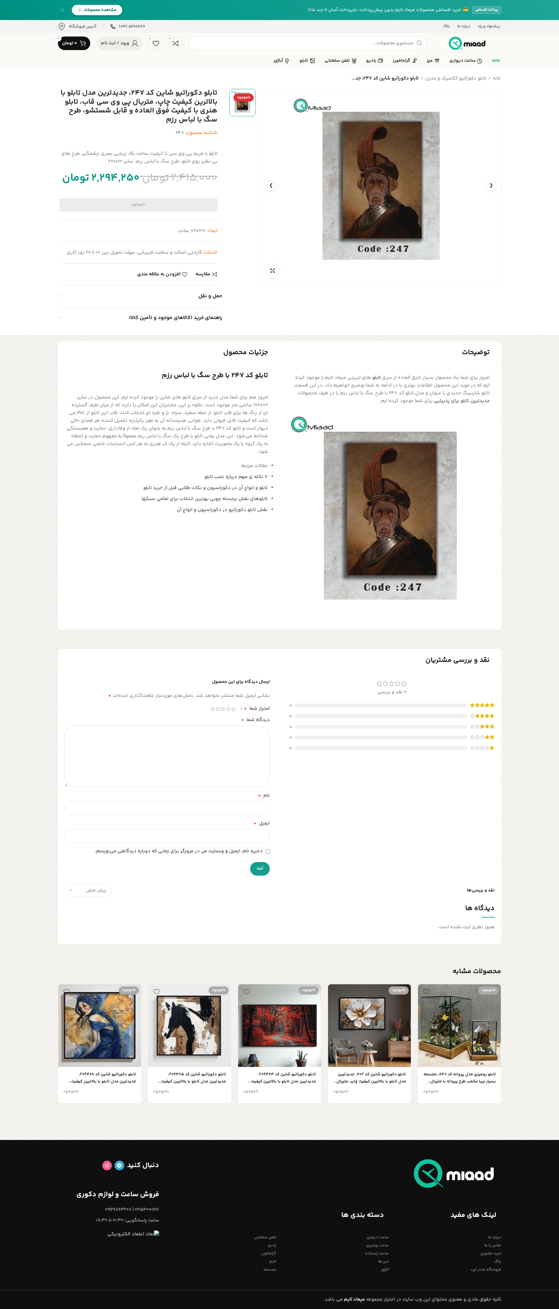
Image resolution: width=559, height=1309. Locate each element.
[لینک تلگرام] (119, 1165)
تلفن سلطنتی (265, 1237)
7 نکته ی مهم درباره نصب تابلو (236, 477)
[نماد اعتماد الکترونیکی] (133, 1234)
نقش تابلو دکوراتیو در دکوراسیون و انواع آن (222, 510)
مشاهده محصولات (100, 10)
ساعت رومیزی (377, 1245)
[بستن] (62, 10)
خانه (497, 78)
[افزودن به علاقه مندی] (426, 991)
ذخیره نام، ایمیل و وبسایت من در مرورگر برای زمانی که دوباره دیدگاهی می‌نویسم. (179, 851)
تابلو (376, 377)
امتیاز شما (257, 708)
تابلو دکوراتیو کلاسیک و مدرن (455, 78)
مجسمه (269, 1270)
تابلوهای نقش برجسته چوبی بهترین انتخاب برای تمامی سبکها (205, 499)
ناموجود (138, 204)
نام (264, 796)
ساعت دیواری (378, 1237)
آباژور (385, 1270)
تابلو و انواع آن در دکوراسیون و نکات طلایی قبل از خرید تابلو (205, 488)
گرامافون (268, 1253)
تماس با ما (492, 1245)
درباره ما (494, 1237)
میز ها (383, 1262)
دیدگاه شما (255, 720)
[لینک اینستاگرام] (107, 1165)
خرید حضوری (490, 1253)
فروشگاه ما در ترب (486, 1270)
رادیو (272, 1245)
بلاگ (497, 1262)
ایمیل (261, 823)
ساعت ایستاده (377, 1253)
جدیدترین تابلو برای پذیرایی (462, 401)
